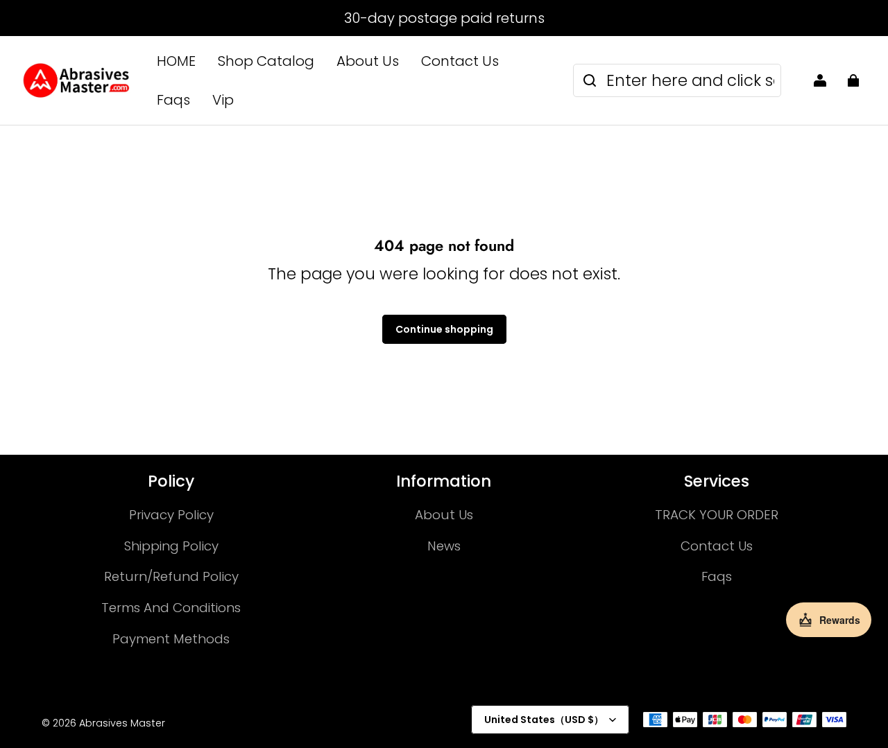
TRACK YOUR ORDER (716, 514)
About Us (367, 61)
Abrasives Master (122, 723)
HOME (176, 61)
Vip (223, 100)
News (444, 546)
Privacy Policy (171, 514)
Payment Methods (171, 638)
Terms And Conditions (171, 607)
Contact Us (460, 61)
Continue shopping (444, 329)
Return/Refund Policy (171, 576)
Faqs (173, 100)
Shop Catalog (266, 61)
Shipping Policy (171, 546)
